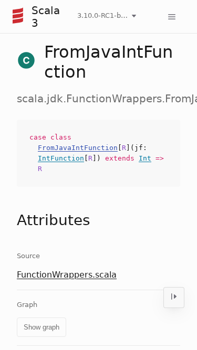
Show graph (41, 327)
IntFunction (61, 158)
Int (145, 158)
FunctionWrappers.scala (67, 275)
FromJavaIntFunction (78, 148)
